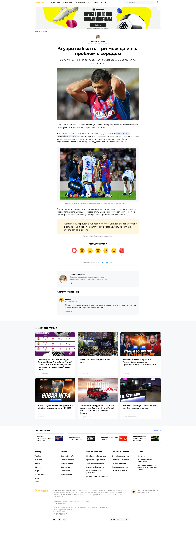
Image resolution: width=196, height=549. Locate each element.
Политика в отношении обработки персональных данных (147, 467)
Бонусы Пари (66, 467)
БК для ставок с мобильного (97, 476)
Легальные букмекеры (95, 463)
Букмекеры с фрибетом (95, 460)
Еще (104, 2)
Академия (93, 2)
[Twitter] (107, 263)
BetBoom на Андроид (120, 460)
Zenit (37, 482)
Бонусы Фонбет (67, 463)
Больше (156, 430)
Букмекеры (56, 2)
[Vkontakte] (103, 263)
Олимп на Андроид (119, 471)
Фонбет (38, 463)
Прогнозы (80, 2)
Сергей (68, 299)
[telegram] (64, 519)
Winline (38, 456)
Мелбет (38, 467)
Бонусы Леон (66, 471)
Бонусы (68, 2)
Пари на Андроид (119, 463)
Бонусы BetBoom (67, 460)
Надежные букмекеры (95, 467)
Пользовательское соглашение (145, 461)
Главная (37, 31)
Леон (37, 478)
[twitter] (59, 519)
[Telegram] (111, 263)
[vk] (54, 519)
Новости (45, 31)
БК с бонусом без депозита (96, 456)
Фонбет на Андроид (120, 467)
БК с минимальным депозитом (93, 472)
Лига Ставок (40, 474)
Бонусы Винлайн (67, 456)
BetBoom (38, 460)
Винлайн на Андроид (120, 456)
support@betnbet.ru (65, 510)
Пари (37, 471)
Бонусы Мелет (66, 474)
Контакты (141, 456)
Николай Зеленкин (98, 41)
